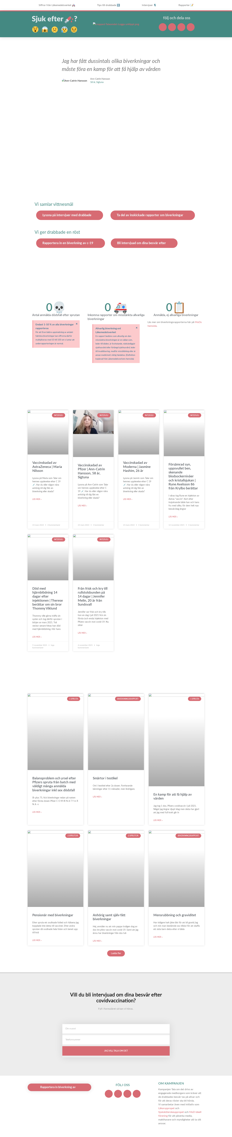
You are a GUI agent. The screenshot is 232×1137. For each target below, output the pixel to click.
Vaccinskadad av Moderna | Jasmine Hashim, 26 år (137, 466)
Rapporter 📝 (185, 5)
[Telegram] (191, 27)
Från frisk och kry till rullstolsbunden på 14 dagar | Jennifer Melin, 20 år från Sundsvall (92, 596)
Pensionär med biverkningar (52, 915)
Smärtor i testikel (105, 778)
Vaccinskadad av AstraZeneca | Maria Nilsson (47, 466)
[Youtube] (172, 27)
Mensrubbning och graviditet (174, 915)
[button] (58, 74)
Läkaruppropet (166, 1108)
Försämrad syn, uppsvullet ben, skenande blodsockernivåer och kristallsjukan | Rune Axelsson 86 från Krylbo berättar (183, 476)
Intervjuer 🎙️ (149, 5)
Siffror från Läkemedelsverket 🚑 (57, 5)
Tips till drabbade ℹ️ (108, 5)
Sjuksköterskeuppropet (171, 1112)
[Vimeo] (181, 27)
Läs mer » (37, 499)
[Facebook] (163, 27)
